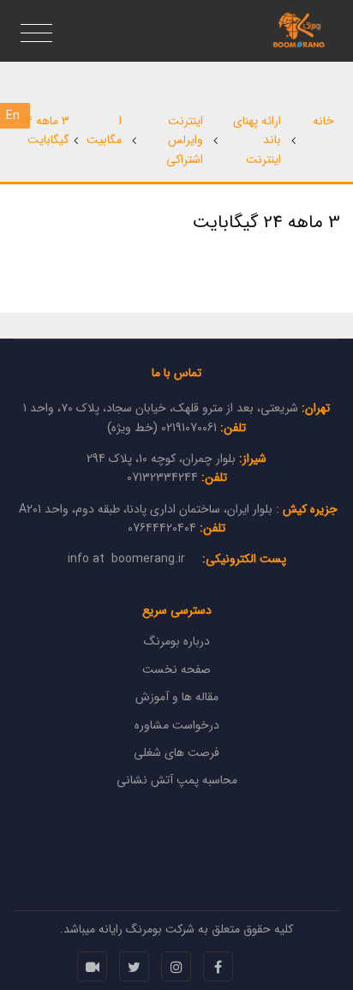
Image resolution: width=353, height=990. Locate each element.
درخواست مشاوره (177, 725)
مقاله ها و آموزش (176, 696)
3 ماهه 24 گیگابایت (44, 130)
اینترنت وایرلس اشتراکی (184, 140)
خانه (323, 120)
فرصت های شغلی (176, 752)
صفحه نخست (176, 669)
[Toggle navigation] (36, 34)
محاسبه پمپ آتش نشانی (177, 780)
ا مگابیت (104, 130)
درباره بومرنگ (177, 641)
